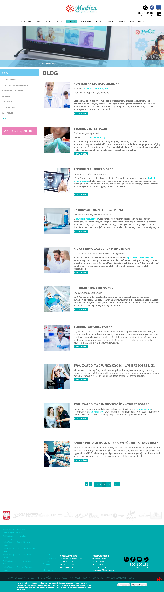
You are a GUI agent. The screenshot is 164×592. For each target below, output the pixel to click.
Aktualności (86, 22)
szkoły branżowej (96, 411)
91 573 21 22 (69, 564)
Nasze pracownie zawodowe (13, 91)
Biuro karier (7, 102)
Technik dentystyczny (95, 137)
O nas (39, 22)
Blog (98, 22)
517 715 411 (100, 564)
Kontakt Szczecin (49, 558)
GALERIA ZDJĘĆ (7, 113)
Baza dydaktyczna (126, 22)
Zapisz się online (19, 131)
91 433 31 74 (100, 567)
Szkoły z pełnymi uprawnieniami (15, 85)
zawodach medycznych (87, 218)
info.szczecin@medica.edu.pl (103, 570)
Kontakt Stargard (93, 577)
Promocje (109, 22)
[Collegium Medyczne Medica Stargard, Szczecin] (82, 13)
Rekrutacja (71, 22)
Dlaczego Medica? (9, 80)
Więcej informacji (139, 585)
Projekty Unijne (8, 108)
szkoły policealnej (142, 409)
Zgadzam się (124, 585)
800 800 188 (146, 13)
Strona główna (25, 22)
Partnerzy (6, 96)
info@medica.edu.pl (67, 567)
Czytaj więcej (80, 113)
